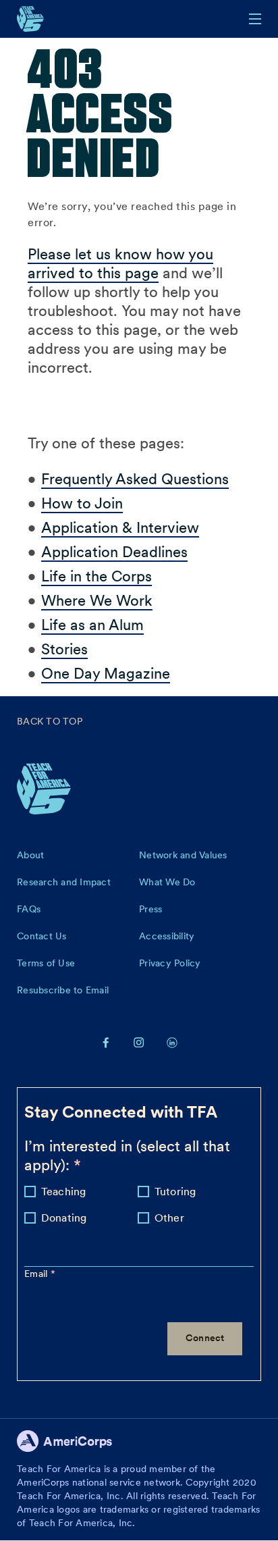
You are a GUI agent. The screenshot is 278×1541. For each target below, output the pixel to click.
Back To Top (49, 721)
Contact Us (42, 936)
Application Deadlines (114, 551)
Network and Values (183, 855)
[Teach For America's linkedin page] (172, 1042)
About (30, 855)
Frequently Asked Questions (135, 479)
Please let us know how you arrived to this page (120, 263)
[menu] (255, 19)
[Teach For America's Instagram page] (139, 1042)
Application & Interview (120, 527)
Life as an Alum (92, 624)
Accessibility (166, 936)
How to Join (82, 503)
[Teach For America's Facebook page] (106, 1042)
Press (150, 909)
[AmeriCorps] (72, 1444)
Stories (64, 649)
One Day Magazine (105, 673)
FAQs (28, 909)
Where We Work (96, 600)
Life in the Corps (96, 576)
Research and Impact (64, 882)
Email (37, 1273)
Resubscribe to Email (63, 990)
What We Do (167, 882)
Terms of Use (46, 963)
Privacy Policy (170, 963)
